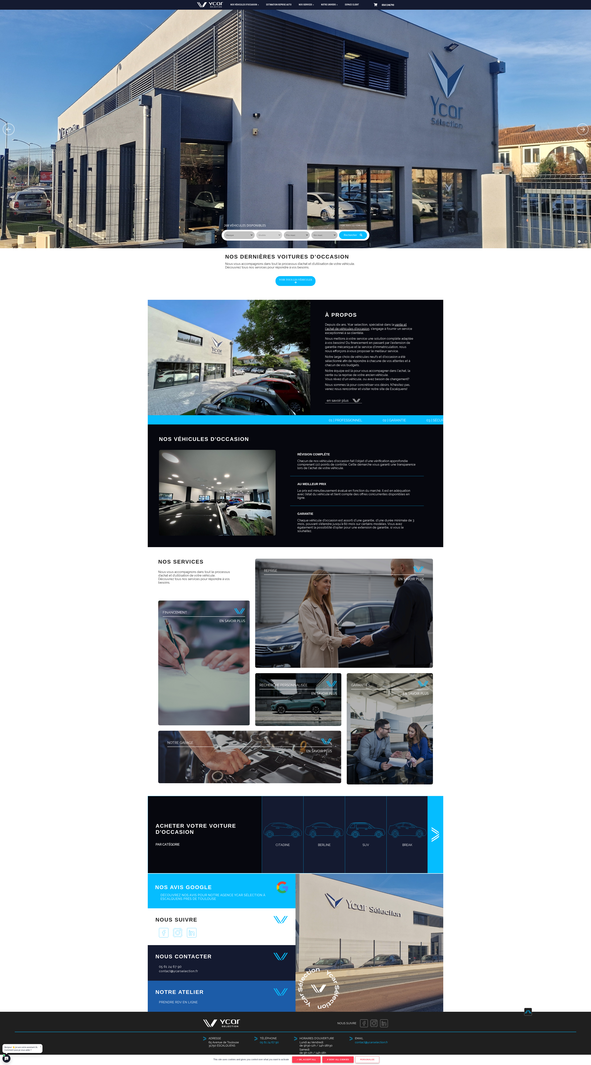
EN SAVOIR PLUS (232, 620)
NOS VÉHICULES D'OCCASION (244, 4)
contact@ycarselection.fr (178, 971)
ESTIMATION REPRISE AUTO (278, 4)
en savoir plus (337, 400)
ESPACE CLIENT (352, 4)
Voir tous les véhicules (295, 279)
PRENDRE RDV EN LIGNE (178, 1002)
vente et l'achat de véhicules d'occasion (366, 327)
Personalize (367, 1060)
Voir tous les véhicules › (353, 225)
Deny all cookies (338, 1060)
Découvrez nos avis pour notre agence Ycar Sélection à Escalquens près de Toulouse (213, 897)
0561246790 (388, 5)
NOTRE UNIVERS (329, 4)
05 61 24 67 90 (170, 967)
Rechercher (351, 235)
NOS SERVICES (306, 4)
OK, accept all (307, 1060)
